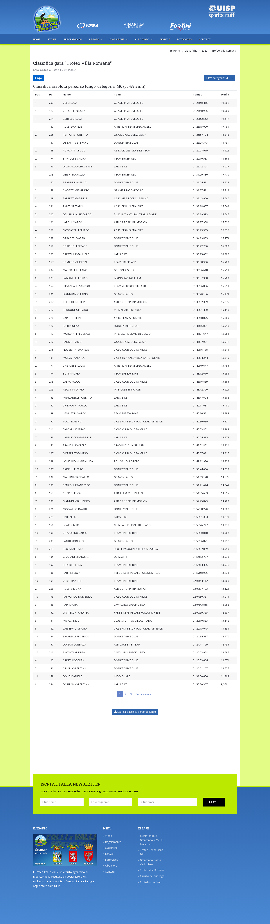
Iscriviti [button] (213, 802)
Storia (52, 39)
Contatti (205, 39)
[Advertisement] (135, 12)
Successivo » (143, 694)
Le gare (94, 39)
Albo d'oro (142, 39)
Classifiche (117, 39)
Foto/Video (184, 39)
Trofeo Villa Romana (152, 870)
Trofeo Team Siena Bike (151, 852)
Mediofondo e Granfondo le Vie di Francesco (151, 840)
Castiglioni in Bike (150, 882)
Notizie (165, 39)
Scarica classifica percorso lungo (136, 711)
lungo (38, 78)
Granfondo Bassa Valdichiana (150, 862)
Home (36, 39)
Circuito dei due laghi (152, 876)
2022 (204, 50)
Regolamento (73, 39)
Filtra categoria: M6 (218, 78)
